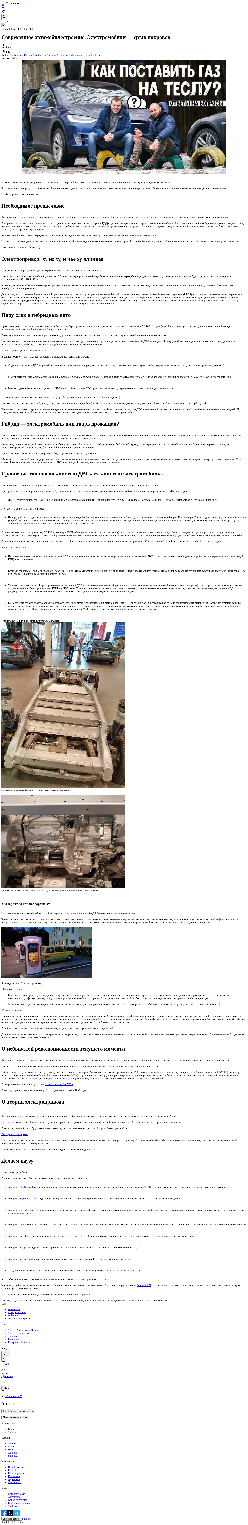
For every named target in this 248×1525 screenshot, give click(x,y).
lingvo (101, 1019)
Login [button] (4, 21)
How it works (15, 1467)
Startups (12, 1506)
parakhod (24, 1224)
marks (43, 1028)
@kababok (7, 1376)
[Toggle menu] (2, 4)
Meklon (130, 1270)
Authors (12, 1452)
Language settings (12, 1519)
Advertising (14, 1496)
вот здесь (216, 541)
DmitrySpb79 (144, 1285)
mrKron (23, 1259)
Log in (11, 1429)
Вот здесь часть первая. (14, 1134)
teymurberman (26, 1210)
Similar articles (26, 1411)
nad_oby (23, 1236)
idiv (217, 1004)
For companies (16, 1473)
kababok (5, 29)
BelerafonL (143, 1122)
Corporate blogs (16, 1493)
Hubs (11, 1449)
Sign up (12, 1432)
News (11, 1446)
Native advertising (17, 1499)
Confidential (14, 1482)
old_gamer (24, 1247)
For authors (14, 1470)
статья (21, 1028)
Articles (12, 1443)
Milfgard (118, 1270)
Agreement (14, 1479)
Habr (20, 1522)
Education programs (19, 1503)
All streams (13, 3)
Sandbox (13, 1455)
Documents (14, 1476)
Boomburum (106, 1270)
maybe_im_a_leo (201, 541)
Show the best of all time (15, 1417)
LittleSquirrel (26, 1187)
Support (26, 1518)
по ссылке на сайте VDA (59, 1084)
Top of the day (10, 1411)
